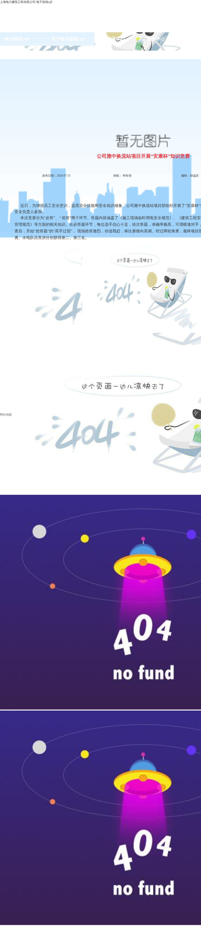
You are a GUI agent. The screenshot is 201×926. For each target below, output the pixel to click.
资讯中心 (116, 38)
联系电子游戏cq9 (16, 52)
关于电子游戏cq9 (68, 38)
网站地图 (6, 414)
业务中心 (156, 38)
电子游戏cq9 (17, 38)
